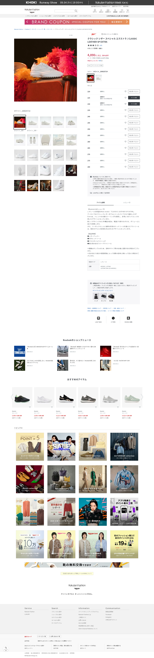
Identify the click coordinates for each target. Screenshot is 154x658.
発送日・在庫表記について (94, 308)
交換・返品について (119, 308)
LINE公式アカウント (111, 620)
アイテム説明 (101, 202)
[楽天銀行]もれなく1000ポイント (100, 6)
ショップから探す (57, 614)
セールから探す (56, 620)
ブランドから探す (57, 611)
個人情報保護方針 (35, 653)
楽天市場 (125, 6)
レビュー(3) (126, 202)
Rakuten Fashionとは (85, 614)
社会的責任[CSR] (63, 653)
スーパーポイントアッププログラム (89, 611)
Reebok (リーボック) (30, 29)
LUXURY (27, 614)
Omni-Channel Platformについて (88, 628)
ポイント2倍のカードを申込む (88, 645)
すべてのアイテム (57, 623)
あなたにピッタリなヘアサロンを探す (34, 645)
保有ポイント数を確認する (114, 645)
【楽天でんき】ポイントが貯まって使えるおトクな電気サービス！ (54, 641)
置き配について (107, 308)
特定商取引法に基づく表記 (86, 626)
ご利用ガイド (82, 617)
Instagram (108, 617)
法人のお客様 (82, 623)
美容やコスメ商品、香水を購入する (63, 645)
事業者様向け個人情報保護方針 (50, 653)
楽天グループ (116, 6)
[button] (45, 70)
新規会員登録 (109, 611)
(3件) (100, 45)
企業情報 (27, 653)
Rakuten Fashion (18, 29)
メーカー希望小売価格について (116, 311)
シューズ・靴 (41, 29)
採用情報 (72, 653)
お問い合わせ (82, 620)
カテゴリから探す (57, 617)
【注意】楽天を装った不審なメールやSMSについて (77, 573)
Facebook (108, 614)
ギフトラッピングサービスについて (103, 290)
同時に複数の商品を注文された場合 (96, 311)
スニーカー (50, 29)
